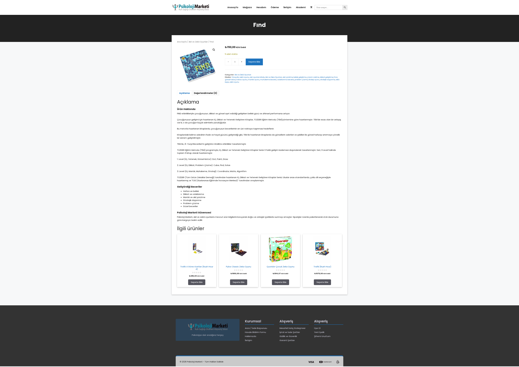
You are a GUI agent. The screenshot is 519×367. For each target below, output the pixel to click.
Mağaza (247, 7)
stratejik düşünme (327, 79)
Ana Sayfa (182, 42)
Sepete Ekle (254, 61)
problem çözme (301, 79)
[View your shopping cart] (311, 7)
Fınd (335, 77)
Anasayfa (232, 7)
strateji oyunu (314, 79)
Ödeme (275, 7)
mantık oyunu (254, 79)
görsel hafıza (230, 79)
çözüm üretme (313, 77)
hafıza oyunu (241, 79)
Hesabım (261, 7)
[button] (213, 49)
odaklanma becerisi (285, 79)
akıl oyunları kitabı (257, 77)
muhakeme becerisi (268, 79)
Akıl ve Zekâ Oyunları (198, 42)
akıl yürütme (288, 77)
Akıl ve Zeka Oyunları (273, 77)
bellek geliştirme (299, 77)
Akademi (301, 7)
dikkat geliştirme (326, 77)
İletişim (287, 7)
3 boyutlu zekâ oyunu (240, 77)
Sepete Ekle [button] (197, 282)
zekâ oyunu (234, 82)
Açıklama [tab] (184, 93)
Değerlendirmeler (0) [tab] (205, 93)
